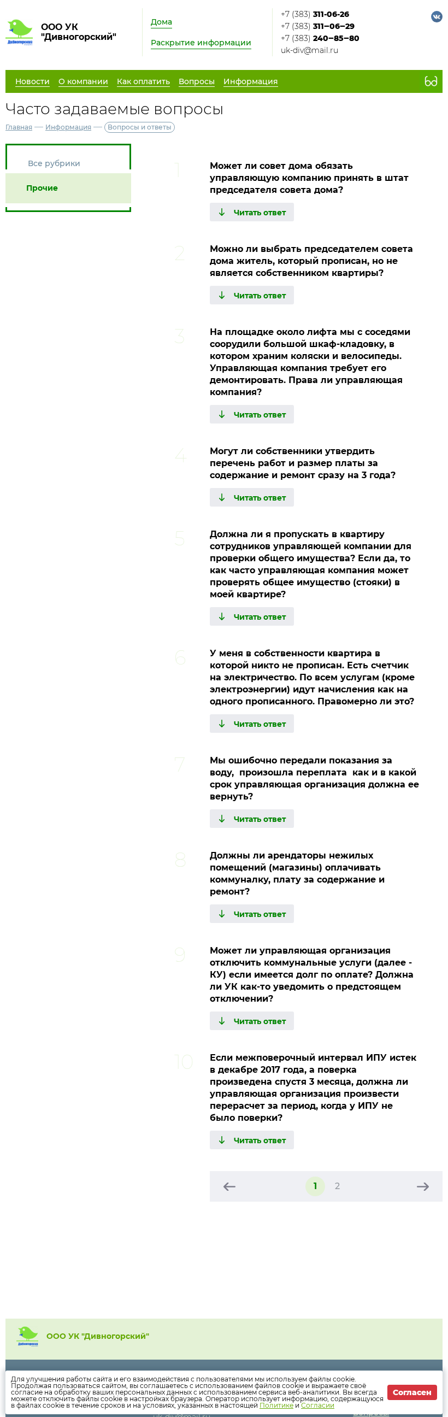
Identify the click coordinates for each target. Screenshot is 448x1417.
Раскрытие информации (201, 43)
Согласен (412, 1392)
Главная (18, 127)
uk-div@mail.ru (309, 50)
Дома (161, 22)
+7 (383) (315, 14)
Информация (68, 127)
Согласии (317, 1405)
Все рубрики (54, 163)
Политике (276, 1405)
